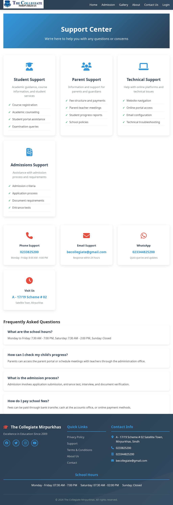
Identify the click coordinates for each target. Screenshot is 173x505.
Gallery (123, 5)
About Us (73, 456)
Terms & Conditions (79, 450)
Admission (108, 5)
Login (166, 5)
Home (93, 5)
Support (72, 443)
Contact (72, 463)
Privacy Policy (75, 437)
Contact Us (151, 5)
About (136, 5)
